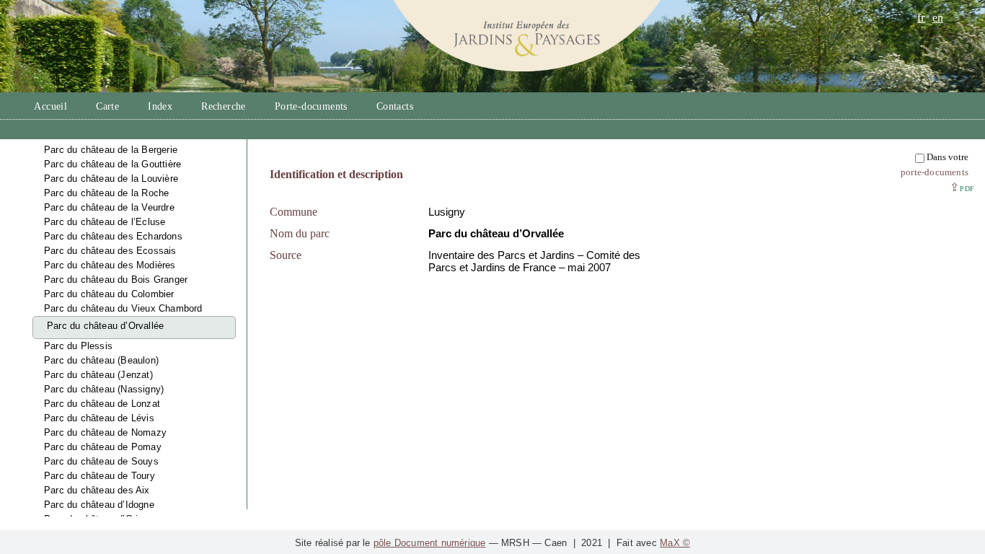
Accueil (50, 106)
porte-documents (934, 172)
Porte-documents (311, 106)
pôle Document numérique (430, 542)
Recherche (223, 106)
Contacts (394, 106)
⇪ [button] (962, 187)
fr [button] (920, 18)
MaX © (675, 542)
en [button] (937, 18)
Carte (107, 106)
